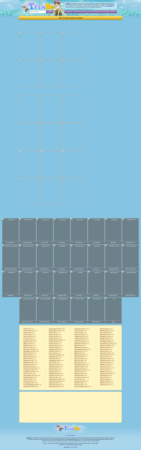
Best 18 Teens (79, 322)
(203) (107, 358)
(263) (106, 385)
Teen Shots (96, 242)
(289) (107, 368)
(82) (29, 358)
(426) (105, 370)
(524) (107, 345)
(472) (81, 334)
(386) (30, 383)
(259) (56, 364)
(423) (57, 330)
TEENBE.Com (62, 444)
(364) (29, 373)
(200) (107, 340)
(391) (82, 349)
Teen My (79, 295)
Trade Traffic (73, 447)
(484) (81, 338)
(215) (28, 329)
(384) (57, 329)
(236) (106, 351)
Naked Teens (45, 269)
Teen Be (70, 428)
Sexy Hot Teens (79, 269)
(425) (57, 379)
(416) (81, 366)
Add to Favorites (81, 12)
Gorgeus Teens (27, 242)
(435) (81, 368)
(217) (29, 332)
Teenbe (35, 438)
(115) (80, 362)
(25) (106, 336)
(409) (81, 377)
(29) (30, 366)
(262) (108, 344)
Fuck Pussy (79, 242)
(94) (80, 357)
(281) (107, 330)
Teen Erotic (62, 242)
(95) (80, 375)
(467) (56, 345)
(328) (106, 329)
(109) (55, 353)
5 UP (113, 322)
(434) (56, 373)
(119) (29, 347)
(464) (55, 347)
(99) (106, 349)
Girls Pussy (10, 242)
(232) (30, 353)
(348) (80, 360)
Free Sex (91, 12)
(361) (55, 368)
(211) (29, 336)
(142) (81, 355)
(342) (81, 329)
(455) (106, 332)
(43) (55, 358)
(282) (31, 375)
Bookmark (108, 6)
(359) (106, 357)
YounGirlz (113, 242)
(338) (81, 358)
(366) (55, 342)
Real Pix (96, 295)
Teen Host (96, 269)
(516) (30, 386)
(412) (30, 381)
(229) (30, 360)
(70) (107, 342)
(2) (106, 364)
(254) (55, 357)
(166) (106, 375)
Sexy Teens (44, 242)
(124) (56, 385)
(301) (82, 386)
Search (49, 11)
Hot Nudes (62, 269)
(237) (30, 362)
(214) (81, 370)
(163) (30, 357)
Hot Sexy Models (45, 322)
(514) (54, 362)
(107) (29, 334)
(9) (106, 379)
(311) (107, 383)
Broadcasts (112, 12)
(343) (107, 355)
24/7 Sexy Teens (130, 269)
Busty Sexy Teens (27, 322)
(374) (55, 344)
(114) (81, 342)
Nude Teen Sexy (130, 295)
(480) (55, 377)
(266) (56, 349)
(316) (56, 366)
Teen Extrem (27, 295)
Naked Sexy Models (10, 269)
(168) (106, 338)
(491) (31, 371)
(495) (81, 336)
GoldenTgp (10, 295)
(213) (30, 330)
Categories (68, 12)
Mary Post (45, 295)
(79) (106, 381)
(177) (81, 340)
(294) (106, 362)
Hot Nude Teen (62, 295)
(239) (29, 338)
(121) (106, 347)
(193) (32, 385)
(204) (81, 347)
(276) (55, 351)
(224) (29, 344)
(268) (79, 379)
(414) (80, 385)
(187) (29, 355)
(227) (30, 349)
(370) (56, 386)
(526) (57, 340)
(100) (107, 334)
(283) (81, 344)
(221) (30, 364)
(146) (30, 370)
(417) (55, 334)
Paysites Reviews (101, 12)
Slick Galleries (96, 322)
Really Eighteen (62, 322)
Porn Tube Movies (70, 435)
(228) (29, 342)
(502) (55, 371)
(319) (30, 377)
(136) (57, 381)
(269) (56, 355)
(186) (31, 368)
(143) (29, 379)
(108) (80, 332)
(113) (106, 366)
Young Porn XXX (113, 269)
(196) (31, 351)
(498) (56, 375)
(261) (107, 353)
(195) (30, 340)
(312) (80, 383)
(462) (79, 353)
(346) (80, 351)
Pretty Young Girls (27, 269)
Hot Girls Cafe (130, 242)
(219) (55, 383)
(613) (55, 338)
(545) (55, 336)
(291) (56, 360)
